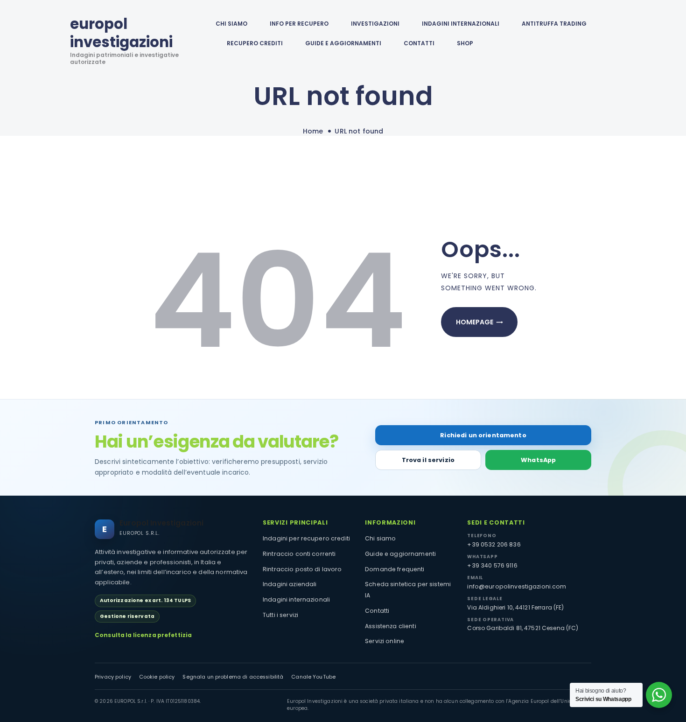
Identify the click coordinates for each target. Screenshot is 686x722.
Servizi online (384, 641)
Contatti (377, 611)
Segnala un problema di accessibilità (232, 676)
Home (313, 131)
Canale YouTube (313, 676)
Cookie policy (157, 676)
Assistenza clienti (390, 626)
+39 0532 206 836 (493, 544)
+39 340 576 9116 (492, 565)
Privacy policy (113, 676)
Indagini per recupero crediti (306, 538)
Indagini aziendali (290, 584)
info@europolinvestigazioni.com (516, 586)
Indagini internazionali (296, 599)
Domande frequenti (394, 569)
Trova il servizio (428, 460)
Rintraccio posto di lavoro (302, 569)
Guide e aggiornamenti (343, 43)
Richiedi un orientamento (483, 435)
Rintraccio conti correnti (299, 554)
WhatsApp (538, 460)
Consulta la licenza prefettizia (143, 635)
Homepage (474, 322)
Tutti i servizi (280, 615)
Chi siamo (380, 538)
